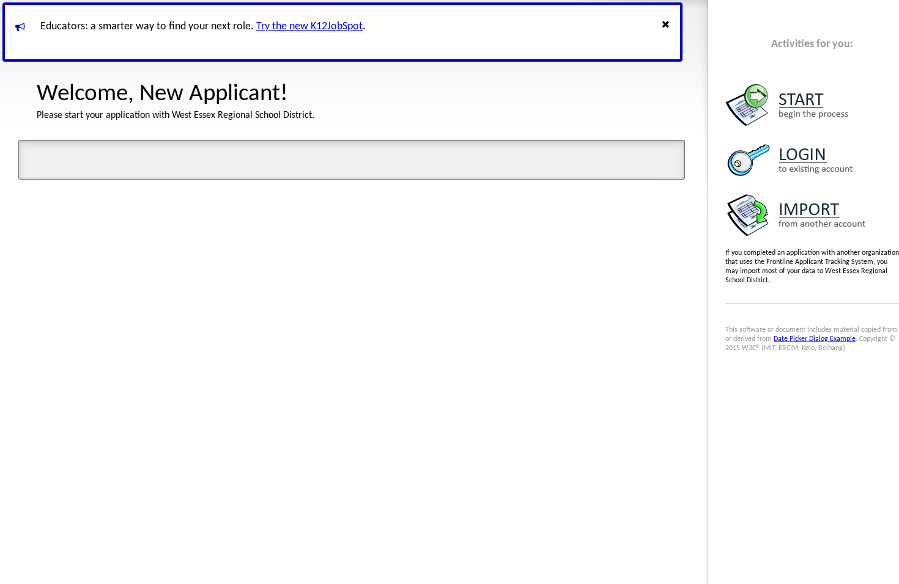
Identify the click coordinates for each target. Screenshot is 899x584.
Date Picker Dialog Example (815, 339)
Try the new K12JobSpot (309, 26)
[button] (667, 32)
